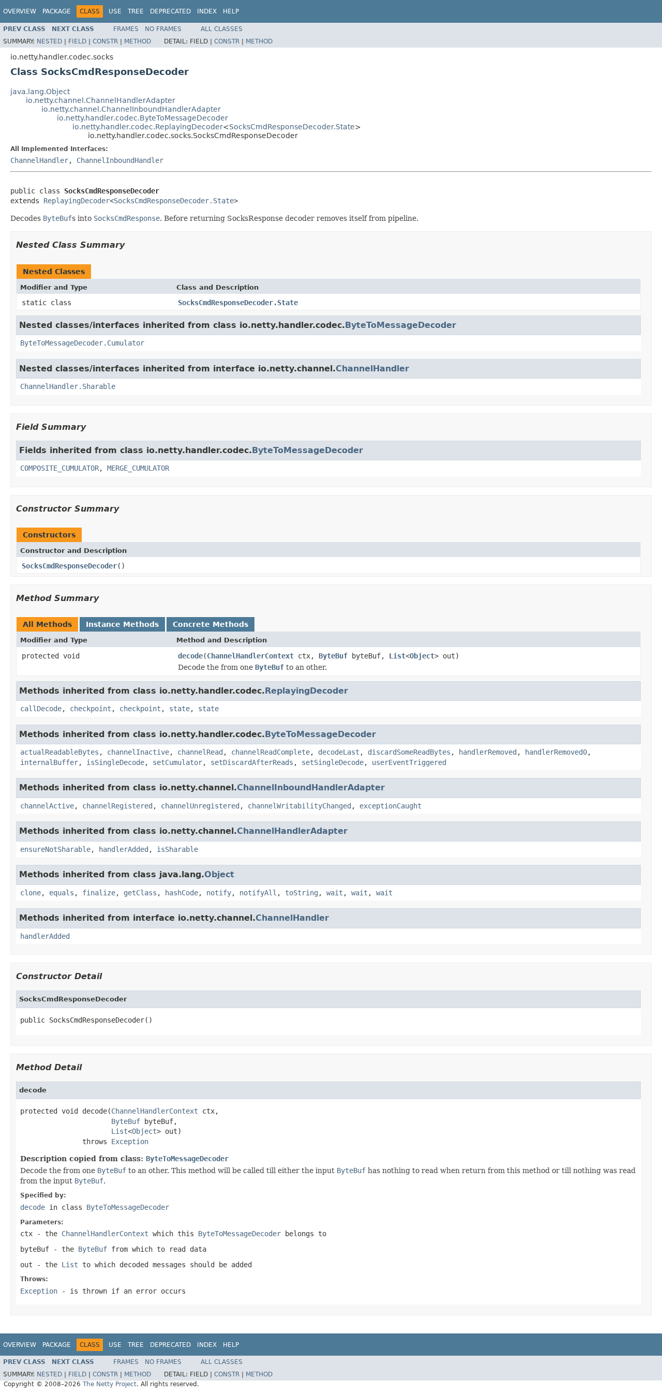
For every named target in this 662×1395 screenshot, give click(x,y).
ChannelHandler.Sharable (67, 386)
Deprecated (170, 11)
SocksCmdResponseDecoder (69, 566)
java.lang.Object (40, 91)
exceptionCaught (390, 806)
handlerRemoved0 (556, 752)
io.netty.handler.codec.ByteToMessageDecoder (142, 118)
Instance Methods (122, 624)
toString (301, 893)
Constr (105, 41)
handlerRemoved (488, 752)
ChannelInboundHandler (120, 160)
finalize (98, 893)
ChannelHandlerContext (250, 656)
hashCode (181, 893)
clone (30, 893)
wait (334, 893)
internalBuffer (49, 762)
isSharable (177, 849)
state (179, 708)
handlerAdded (123, 849)
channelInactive (138, 752)
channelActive (47, 806)
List (397, 656)
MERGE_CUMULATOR (138, 468)
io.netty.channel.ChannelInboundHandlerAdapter (131, 109)
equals (61, 893)
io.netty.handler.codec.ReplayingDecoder (147, 127)
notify (218, 893)
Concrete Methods (210, 624)
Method (137, 41)
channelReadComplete (270, 752)
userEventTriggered (409, 762)
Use (115, 11)
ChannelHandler (39, 160)
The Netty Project (110, 1384)
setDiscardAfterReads (251, 762)
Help (231, 11)
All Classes (222, 29)
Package (56, 11)
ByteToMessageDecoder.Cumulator (82, 343)
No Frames (163, 29)
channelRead (200, 752)
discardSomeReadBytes (409, 752)
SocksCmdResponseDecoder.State (292, 127)
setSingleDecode (333, 762)
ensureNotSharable (55, 849)
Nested (49, 41)
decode (190, 656)
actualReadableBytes (59, 752)
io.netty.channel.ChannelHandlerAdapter (100, 100)
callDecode (41, 708)
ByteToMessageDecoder (400, 325)
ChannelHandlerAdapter (292, 831)
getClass (140, 893)
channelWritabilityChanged (299, 806)
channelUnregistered (200, 806)
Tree (136, 11)
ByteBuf (333, 656)
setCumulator (177, 762)
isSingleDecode (115, 762)
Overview (19, 11)
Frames (126, 29)
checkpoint (90, 708)
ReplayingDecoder (76, 201)
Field (77, 41)
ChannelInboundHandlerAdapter (311, 787)
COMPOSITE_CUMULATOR (59, 468)
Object (422, 656)
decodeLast (338, 752)
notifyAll (258, 893)
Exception (129, 1141)
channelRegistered (117, 806)
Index (207, 11)
